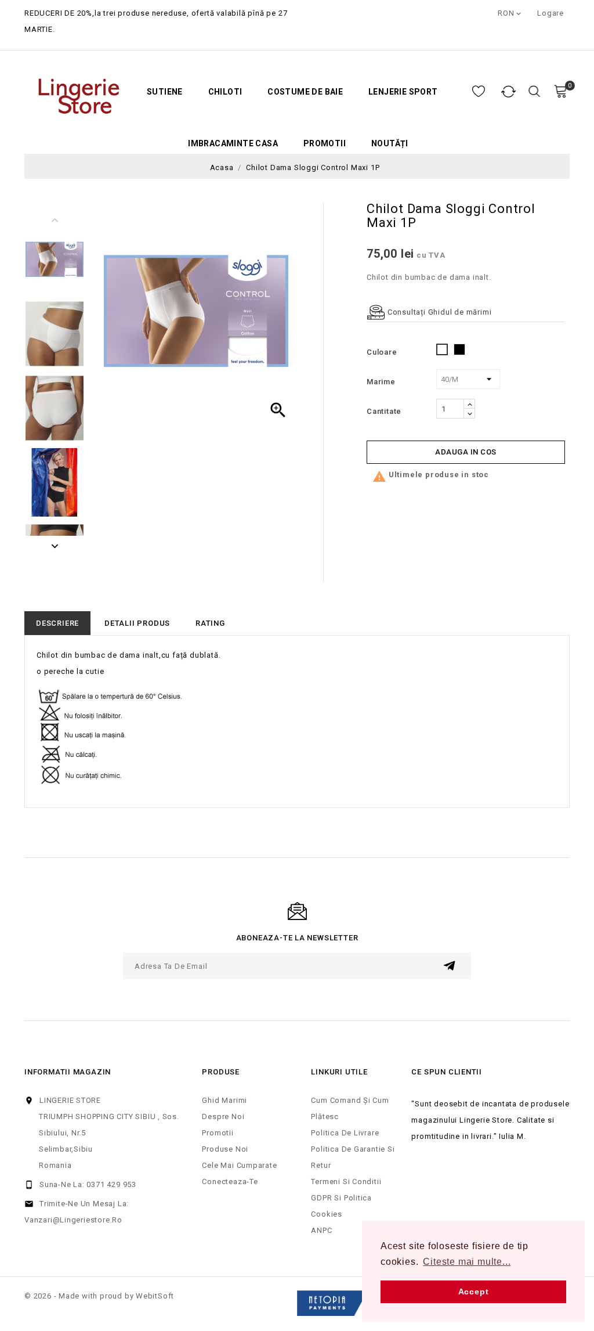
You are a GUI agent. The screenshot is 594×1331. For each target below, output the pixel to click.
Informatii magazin (67, 1071)
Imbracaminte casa (233, 143)
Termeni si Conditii (346, 1181)
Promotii (324, 143)
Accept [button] (473, 1291)
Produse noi (225, 1149)
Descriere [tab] (57, 623)
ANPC (321, 1230)
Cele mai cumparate (239, 1165)
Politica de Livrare (345, 1132)
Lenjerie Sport (403, 92)
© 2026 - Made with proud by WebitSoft (99, 1296)
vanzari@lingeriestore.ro (73, 1219)
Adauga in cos (466, 452)
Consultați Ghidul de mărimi (438, 312)
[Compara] (508, 91)
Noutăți (389, 143)
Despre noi (223, 1116)
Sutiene (165, 92)
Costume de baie (305, 92)
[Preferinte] (478, 91)
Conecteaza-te (230, 1181)
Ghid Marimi (224, 1100)
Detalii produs (137, 623)
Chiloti (225, 92)
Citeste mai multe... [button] (466, 1262)
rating (210, 623)
